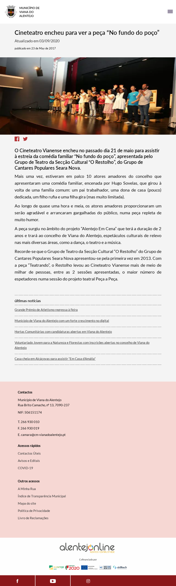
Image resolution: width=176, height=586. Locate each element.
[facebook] (17, 580)
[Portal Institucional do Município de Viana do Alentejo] (45, 11)
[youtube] (53, 580)
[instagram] (88, 580)
